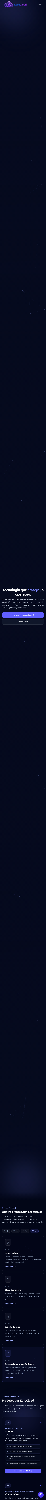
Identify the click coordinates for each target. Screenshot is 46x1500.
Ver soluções (23, 622)
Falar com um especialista (22, 615)
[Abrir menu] (40, 4)
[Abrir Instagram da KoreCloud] (41, 1495)
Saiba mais (9, 1267)
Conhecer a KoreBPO (21, 1471)
